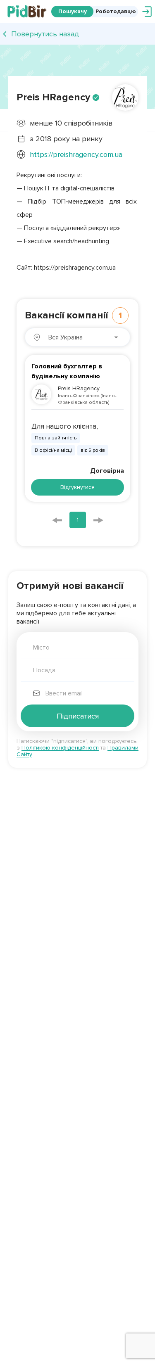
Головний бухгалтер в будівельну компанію (66, 371)
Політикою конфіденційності (60, 747)
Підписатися (78, 716)
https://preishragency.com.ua (76, 154)
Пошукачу (72, 11)
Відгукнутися (77, 487)
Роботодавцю (115, 11)
